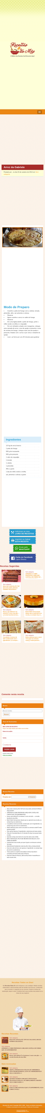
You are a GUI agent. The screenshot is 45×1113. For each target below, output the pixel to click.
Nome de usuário (7, 731)
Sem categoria (7, 584)
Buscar (6, 714)
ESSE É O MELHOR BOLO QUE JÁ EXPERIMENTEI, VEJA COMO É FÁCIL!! (26, 1088)
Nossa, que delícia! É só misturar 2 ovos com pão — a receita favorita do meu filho (11, 613)
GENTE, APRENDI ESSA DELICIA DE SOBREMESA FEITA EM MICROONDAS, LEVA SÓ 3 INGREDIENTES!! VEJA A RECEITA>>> (25, 1071)
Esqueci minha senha (8, 753)
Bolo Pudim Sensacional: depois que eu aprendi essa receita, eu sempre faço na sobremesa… (33, 613)
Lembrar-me (7, 745)
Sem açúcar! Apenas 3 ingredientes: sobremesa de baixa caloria (24, 831)
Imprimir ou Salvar (22, 540)
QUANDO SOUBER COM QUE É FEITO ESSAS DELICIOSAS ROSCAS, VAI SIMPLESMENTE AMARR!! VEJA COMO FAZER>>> (25, 1080)
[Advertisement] (22, 21)
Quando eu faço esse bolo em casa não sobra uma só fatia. (23, 837)
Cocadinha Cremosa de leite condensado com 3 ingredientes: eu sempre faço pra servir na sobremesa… (10, 639)
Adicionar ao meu (24, 532)
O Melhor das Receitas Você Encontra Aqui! (23, 56)
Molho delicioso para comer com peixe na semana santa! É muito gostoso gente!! (33, 639)
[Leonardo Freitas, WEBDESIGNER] (22, 1111)
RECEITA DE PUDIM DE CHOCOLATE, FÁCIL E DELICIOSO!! (23, 846)
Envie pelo (24, 548)
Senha (4, 738)
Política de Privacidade (33, 1107)
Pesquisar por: (7, 797)
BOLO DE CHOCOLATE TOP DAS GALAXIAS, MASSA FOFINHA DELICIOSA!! (11, 588)
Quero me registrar (7, 755)
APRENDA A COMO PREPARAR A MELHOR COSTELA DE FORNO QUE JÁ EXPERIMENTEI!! (33, 575)
